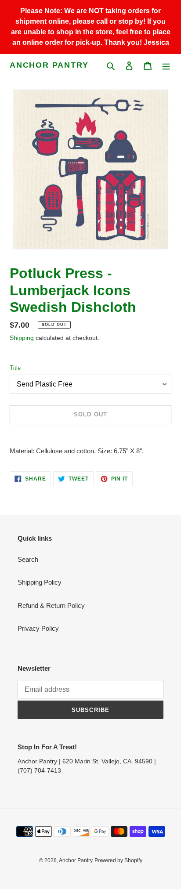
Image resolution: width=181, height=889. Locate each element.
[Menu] (166, 65)
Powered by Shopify (118, 860)
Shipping (22, 337)
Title (15, 368)
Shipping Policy (40, 582)
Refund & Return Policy (51, 605)
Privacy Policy (38, 628)
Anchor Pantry (49, 65)
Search (28, 559)
